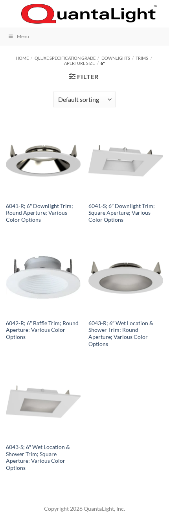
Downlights (115, 58)
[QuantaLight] (89, 14)
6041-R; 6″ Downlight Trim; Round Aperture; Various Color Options (39, 213)
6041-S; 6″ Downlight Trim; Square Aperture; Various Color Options (121, 213)
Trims (142, 58)
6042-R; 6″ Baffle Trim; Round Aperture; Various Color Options (42, 330)
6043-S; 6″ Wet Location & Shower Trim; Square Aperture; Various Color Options (38, 457)
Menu (23, 36)
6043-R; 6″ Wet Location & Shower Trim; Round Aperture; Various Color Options (120, 333)
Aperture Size (79, 63)
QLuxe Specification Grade (65, 58)
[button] (10, 13)
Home (22, 58)
